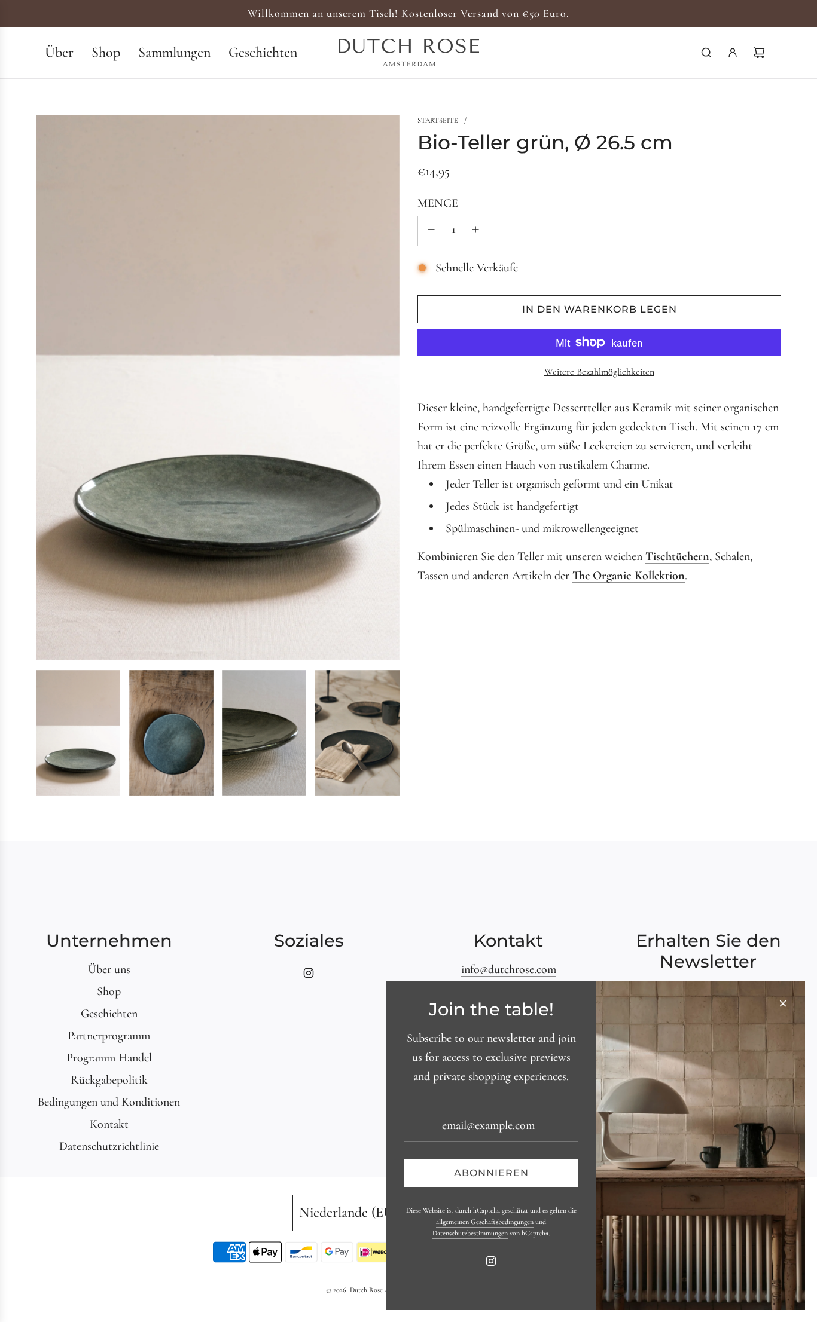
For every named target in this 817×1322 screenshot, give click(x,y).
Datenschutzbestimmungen (470, 1233)
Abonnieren (491, 1173)
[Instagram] (308, 973)
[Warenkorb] (759, 52)
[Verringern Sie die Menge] (431, 231)
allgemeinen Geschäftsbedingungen (485, 1221)
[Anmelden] (733, 52)
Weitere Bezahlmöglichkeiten (599, 372)
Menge (437, 203)
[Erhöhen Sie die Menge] (475, 231)
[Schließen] (783, 1003)
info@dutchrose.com (508, 969)
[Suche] (706, 52)
